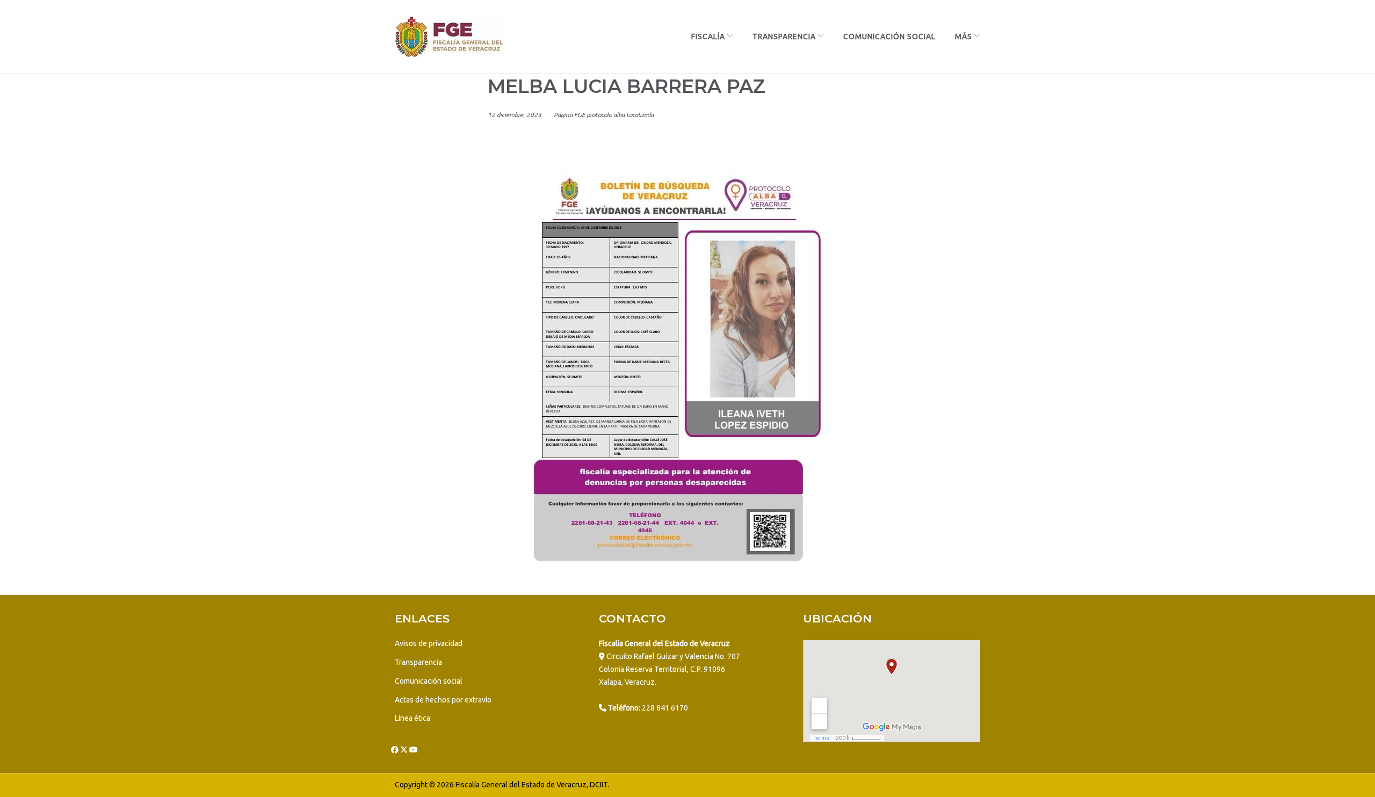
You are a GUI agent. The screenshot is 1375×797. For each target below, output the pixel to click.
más (963, 36)
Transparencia (784, 36)
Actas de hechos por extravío (443, 699)
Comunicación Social (889, 36)
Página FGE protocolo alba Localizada (604, 114)
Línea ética (412, 718)
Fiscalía (708, 36)
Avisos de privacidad (428, 643)
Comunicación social (428, 681)
